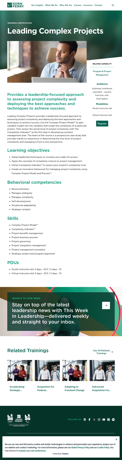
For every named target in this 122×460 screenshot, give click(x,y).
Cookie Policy (103, 447)
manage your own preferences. (32, 450)
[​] (106, 305)
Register (102, 123)
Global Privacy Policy (80, 447)
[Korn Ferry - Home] (15, 5)
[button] (37, 5)
